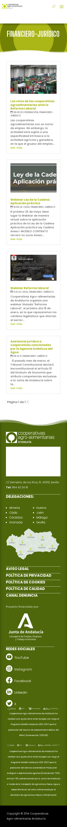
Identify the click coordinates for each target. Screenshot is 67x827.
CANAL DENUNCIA (22, 595)
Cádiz (13, 512)
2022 (27, 207)
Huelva (41, 508)
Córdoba (16, 517)
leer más (16, 148)
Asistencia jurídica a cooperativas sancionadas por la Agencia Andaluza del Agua (31, 346)
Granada (16, 522)
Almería (14, 508)
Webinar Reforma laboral (29, 288)
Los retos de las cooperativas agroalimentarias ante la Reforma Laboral (32, 104)
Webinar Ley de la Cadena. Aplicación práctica (30, 201)
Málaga (41, 517)
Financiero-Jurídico (43, 207)
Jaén (40, 512)
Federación (31, 112)
